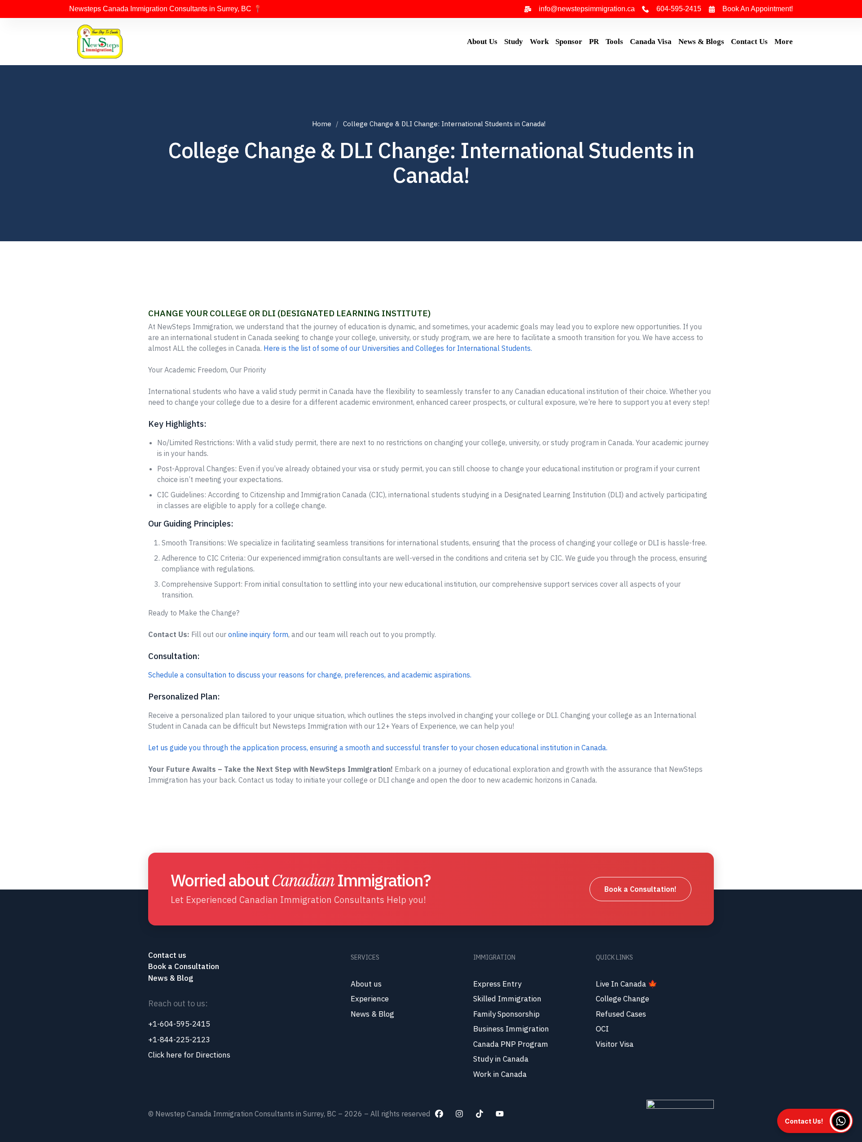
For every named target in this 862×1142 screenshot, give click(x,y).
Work (539, 41)
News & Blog (170, 978)
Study (513, 41)
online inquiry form (258, 634)
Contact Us (749, 41)
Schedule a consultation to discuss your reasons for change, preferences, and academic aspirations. (309, 674)
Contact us (168, 955)
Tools (614, 41)
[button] (815, 1121)
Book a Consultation (183, 966)
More (783, 41)
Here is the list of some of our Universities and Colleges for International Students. (398, 348)
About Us (482, 41)
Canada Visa (651, 41)
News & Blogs (701, 41)
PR (594, 41)
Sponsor (568, 41)
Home (321, 124)
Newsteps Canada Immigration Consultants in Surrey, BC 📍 (165, 9)
